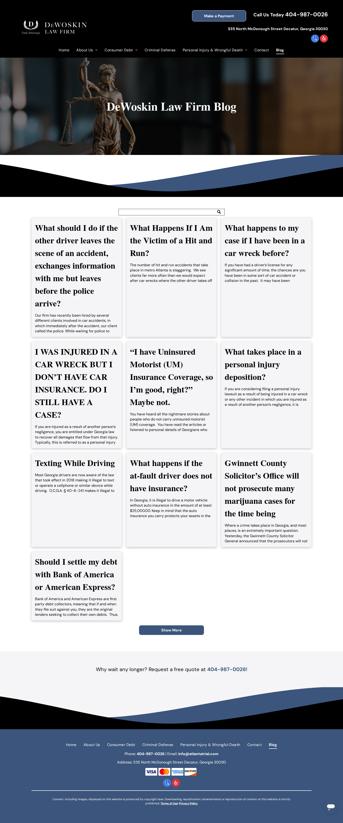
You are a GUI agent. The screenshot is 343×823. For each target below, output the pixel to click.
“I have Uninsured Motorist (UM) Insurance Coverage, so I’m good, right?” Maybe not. (171, 376)
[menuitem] (64, 50)
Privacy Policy (188, 803)
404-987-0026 (306, 14)
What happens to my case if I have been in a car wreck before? (265, 240)
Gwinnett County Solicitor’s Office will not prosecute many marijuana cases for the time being (262, 488)
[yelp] (324, 39)
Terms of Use (169, 803)
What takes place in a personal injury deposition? (263, 364)
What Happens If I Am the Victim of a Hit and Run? (171, 240)
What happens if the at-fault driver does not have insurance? (171, 475)
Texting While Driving (75, 463)
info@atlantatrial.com (198, 753)
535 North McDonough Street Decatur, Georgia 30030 (278, 28)
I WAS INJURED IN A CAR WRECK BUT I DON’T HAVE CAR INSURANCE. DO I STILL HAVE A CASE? (76, 382)
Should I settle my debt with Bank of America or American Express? (76, 574)
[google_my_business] (315, 39)
